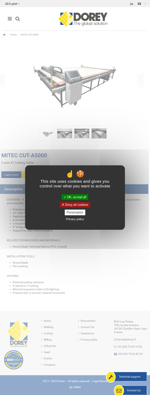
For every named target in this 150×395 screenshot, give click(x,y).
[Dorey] (82, 19)
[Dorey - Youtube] (139, 4)
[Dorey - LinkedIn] (131, 4)
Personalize (75, 212)
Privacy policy (75, 219)
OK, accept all (76, 197)
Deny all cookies (76, 204)
